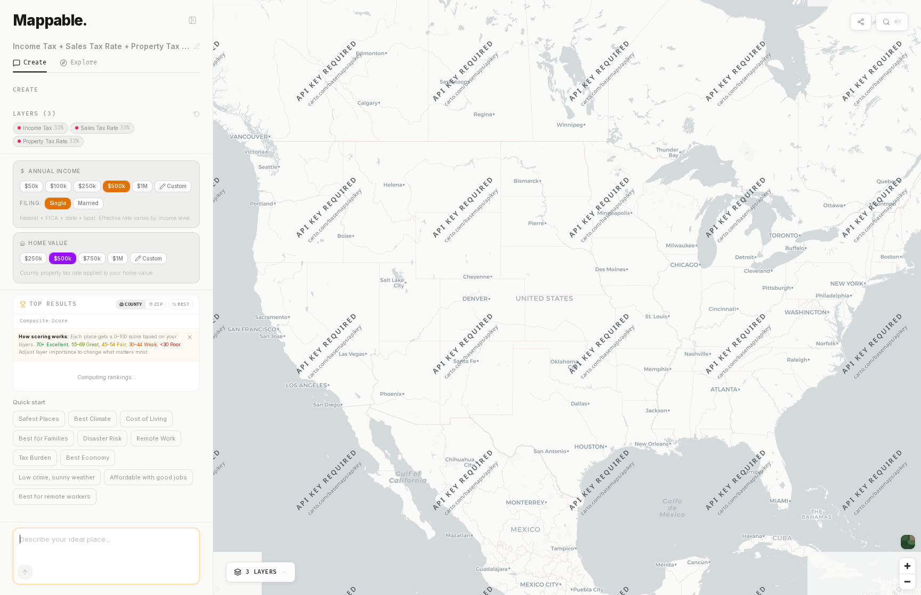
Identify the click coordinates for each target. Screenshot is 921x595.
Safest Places (39, 418)
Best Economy (87, 457)
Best (183, 304)
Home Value (47, 243)
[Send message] (25, 572)
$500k (116, 186)
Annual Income (54, 171)
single (58, 203)
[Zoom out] (907, 581)
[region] (567, 297)
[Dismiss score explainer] (189, 337)
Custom (177, 186)
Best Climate (92, 418)
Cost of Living (146, 418)
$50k (31, 186)
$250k (87, 186)
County (133, 304)
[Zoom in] (907, 566)
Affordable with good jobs (148, 477)
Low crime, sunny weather (57, 477)
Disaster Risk (102, 438)
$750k (92, 258)
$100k (58, 186)
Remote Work (155, 438)
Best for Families (43, 438)
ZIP (158, 304)
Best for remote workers (55, 496)
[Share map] (860, 21)
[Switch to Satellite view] (908, 542)
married (88, 203)
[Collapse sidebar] (192, 20)
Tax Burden (35, 457)
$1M (142, 186)
